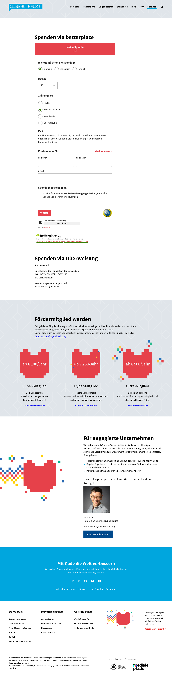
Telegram (110, 589)
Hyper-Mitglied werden (86, 406)
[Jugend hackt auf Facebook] (99, 581)
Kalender (74, 6)
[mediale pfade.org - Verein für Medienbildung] (140, 667)
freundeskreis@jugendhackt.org (50, 336)
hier (53, 660)
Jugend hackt (26, 8)
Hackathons (89, 6)
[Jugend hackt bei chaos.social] (72, 581)
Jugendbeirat (106, 6)
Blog (133, 6)
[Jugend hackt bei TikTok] (79, 581)
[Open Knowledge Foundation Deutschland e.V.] (118, 667)
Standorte (122, 6)
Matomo (59, 658)
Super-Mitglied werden (34, 406)
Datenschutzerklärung (19, 663)
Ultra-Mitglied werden (137, 406)
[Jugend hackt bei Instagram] (85, 581)
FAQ (142, 6)
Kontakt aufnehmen (98, 534)
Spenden (152, 6)
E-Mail (98, 589)
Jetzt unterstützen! (154, 629)
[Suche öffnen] (161, 6)
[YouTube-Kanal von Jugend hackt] (92, 581)
